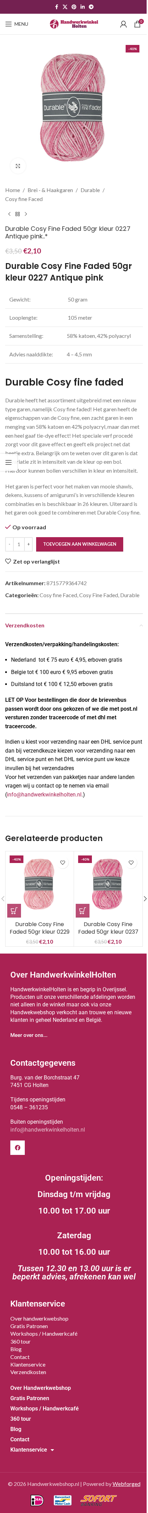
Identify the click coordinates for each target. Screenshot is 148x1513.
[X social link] (65, 7)
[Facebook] (17, 1147)
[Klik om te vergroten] (18, 166)
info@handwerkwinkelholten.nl (44, 794)
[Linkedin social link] (82, 7)
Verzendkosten (28, 1372)
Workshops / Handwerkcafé (43, 1333)
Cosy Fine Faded (98, 595)
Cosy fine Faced (24, 199)
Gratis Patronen (29, 1326)
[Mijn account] (123, 24)
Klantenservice (27, 1364)
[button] (14, 911)
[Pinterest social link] (74, 7)
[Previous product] (9, 214)
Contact (20, 1357)
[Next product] (26, 214)
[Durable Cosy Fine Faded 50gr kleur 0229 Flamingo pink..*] (39, 885)
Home (12, 190)
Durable (90, 190)
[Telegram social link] (91, 7)
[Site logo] (74, 23)
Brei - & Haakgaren (50, 190)
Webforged (126, 1483)
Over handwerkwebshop (39, 1318)
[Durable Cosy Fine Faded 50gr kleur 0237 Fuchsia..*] (108, 885)
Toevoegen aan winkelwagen (79, 544)
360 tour (20, 1341)
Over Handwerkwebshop (40, 1388)
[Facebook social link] (56, 7)
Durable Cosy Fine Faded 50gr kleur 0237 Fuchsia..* (108, 932)
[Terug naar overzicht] (17, 214)
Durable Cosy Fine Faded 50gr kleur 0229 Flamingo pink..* (40, 932)
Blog (16, 1349)
